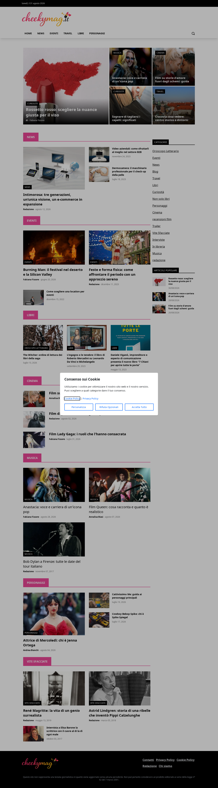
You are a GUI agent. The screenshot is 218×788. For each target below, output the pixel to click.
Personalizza (79, 407)
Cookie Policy (72, 398)
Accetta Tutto (139, 407)
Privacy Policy (90, 398)
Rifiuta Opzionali (108, 407)
